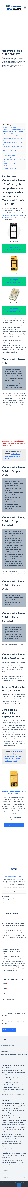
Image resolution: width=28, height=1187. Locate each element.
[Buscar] (2, 7)
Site (4, 993)
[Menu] (25, 7)
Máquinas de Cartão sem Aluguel (14, 65)
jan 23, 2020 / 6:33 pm (6, 927)
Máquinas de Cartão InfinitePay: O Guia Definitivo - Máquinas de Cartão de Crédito (13, 1106)
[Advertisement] (14, 31)
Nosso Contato (5, 1054)
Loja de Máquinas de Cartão (8, 1045)
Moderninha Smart (8, 215)
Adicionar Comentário (8, 999)
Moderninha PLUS (7, 217)
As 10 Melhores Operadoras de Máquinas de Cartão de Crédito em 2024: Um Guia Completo (13, 1080)
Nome (5, 983)
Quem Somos (24, 1054)
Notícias (4, 66)
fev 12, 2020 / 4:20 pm (6, 953)
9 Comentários (11, 66)
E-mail (5, 988)
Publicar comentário (8, 1030)
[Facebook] (13, 891)
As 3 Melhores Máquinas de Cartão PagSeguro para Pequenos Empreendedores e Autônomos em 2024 (13, 1088)
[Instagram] (15, 891)
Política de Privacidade (15, 1054)
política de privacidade (12, 1184)
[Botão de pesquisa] (24, 1170)
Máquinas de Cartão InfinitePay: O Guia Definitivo (13, 1066)
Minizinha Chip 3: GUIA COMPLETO (13, 1094)
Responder (23, 927)
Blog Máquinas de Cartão (10, 1153)
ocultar (12, 125)
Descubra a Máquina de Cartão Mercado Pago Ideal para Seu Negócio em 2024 (14, 1072)
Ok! (19, 1184)
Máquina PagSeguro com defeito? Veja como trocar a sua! (14, 1155)
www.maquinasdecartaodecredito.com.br (14, 887)
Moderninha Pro (19, 215)
